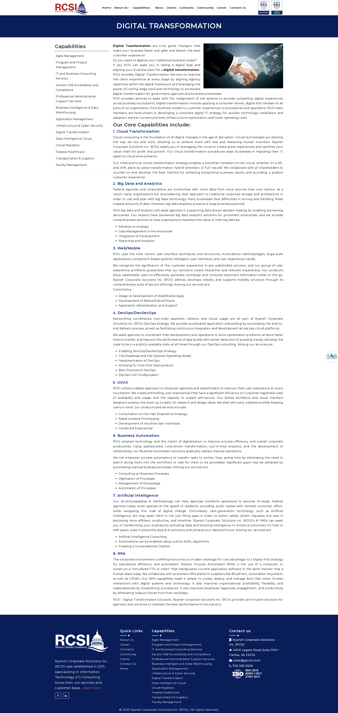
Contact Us (238, 7)
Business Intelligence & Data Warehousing (77, 110)
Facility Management (71, 165)
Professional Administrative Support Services (76, 99)
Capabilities (141, 7)
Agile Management (70, 56)
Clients (171, 7)
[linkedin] (66, 696)
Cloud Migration (68, 145)
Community (205, 7)
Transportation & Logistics (75, 158)
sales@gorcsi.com (247, 660)
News (159, 7)
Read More (91, 688)
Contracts (186, 7)
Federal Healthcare (70, 152)
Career (222, 7)
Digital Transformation (72, 132)
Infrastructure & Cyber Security (79, 125)
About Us (120, 7)
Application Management (74, 119)
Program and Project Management (71, 65)
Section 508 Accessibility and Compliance (77, 87)
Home (106, 7)
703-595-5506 (242, 666)
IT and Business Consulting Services (76, 76)
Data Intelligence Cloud (74, 138)
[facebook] (58, 696)
